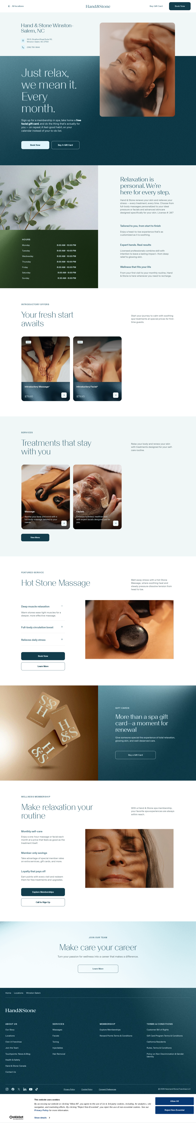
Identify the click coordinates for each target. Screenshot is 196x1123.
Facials (56, 1035)
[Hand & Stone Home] (98, 6)
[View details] (64, 395)
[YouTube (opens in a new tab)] (30, 1089)
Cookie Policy (86, 1089)
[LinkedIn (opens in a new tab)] (24, 1089)
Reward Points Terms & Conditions (116, 1035)
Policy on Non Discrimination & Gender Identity (165, 1055)
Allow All (174, 1101)
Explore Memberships (110, 1029)
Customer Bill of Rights (158, 1029)
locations (18, 993)
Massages (57, 1029)
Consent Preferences (107, 1089)
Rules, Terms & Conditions (159, 1048)
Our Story (9, 1029)
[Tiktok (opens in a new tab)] (36, 1089)
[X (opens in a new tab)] (18, 1089)
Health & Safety (12, 1060)
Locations (10, 1035)
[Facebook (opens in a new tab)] (13, 1089)
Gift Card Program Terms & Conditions (165, 1035)
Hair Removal (59, 1054)
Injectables (58, 1048)
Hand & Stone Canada (15, 1066)
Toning (56, 1041)
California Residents (156, 1041)
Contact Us (10, 1072)
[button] (43, 606)
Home (8, 993)
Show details (40, 1118)
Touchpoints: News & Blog (17, 1054)
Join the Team (12, 1048)
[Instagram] (7, 1089)
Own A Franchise (13, 1041)
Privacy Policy (69, 1089)
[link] (45, 368)
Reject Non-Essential (175, 1110)
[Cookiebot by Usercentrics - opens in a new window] (16, 1118)
